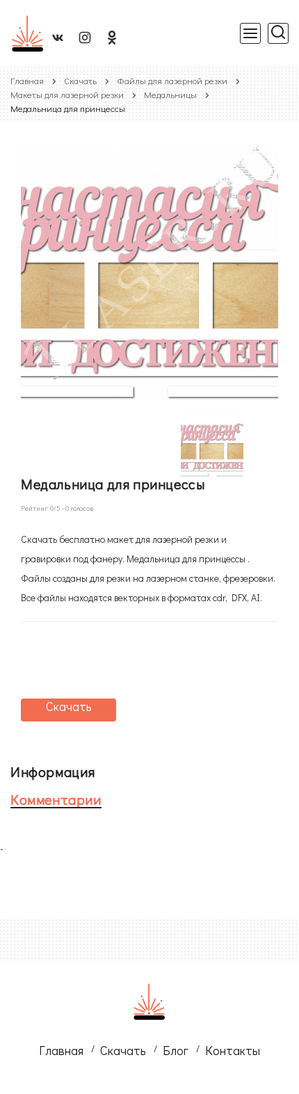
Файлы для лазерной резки (172, 80)
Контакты (232, 1050)
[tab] (139, 771)
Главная (27, 80)
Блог (175, 1050)
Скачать (80, 80)
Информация (52, 771)
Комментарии (56, 799)
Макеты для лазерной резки (67, 94)
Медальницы (170, 94)
